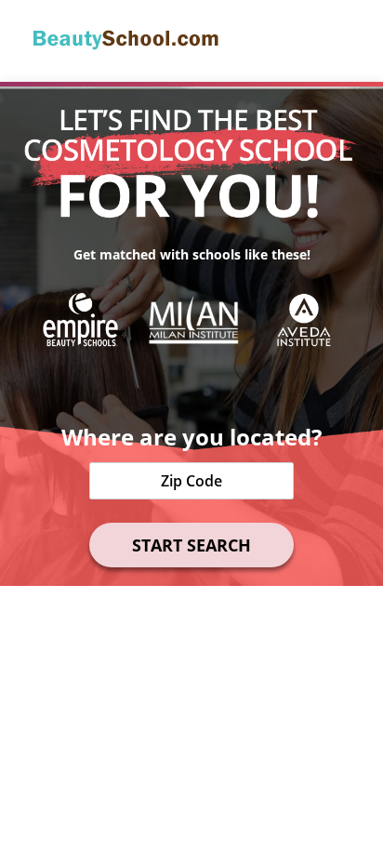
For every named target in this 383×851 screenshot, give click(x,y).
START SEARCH (191, 545)
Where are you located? (191, 436)
